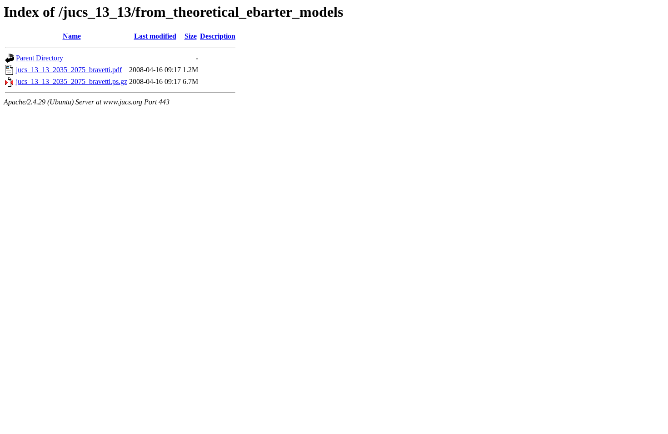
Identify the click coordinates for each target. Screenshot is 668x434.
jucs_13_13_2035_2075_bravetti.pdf (69, 70)
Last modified (155, 36)
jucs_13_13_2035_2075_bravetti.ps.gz (71, 81)
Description (217, 36)
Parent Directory (39, 58)
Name (72, 36)
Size (190, 36)
